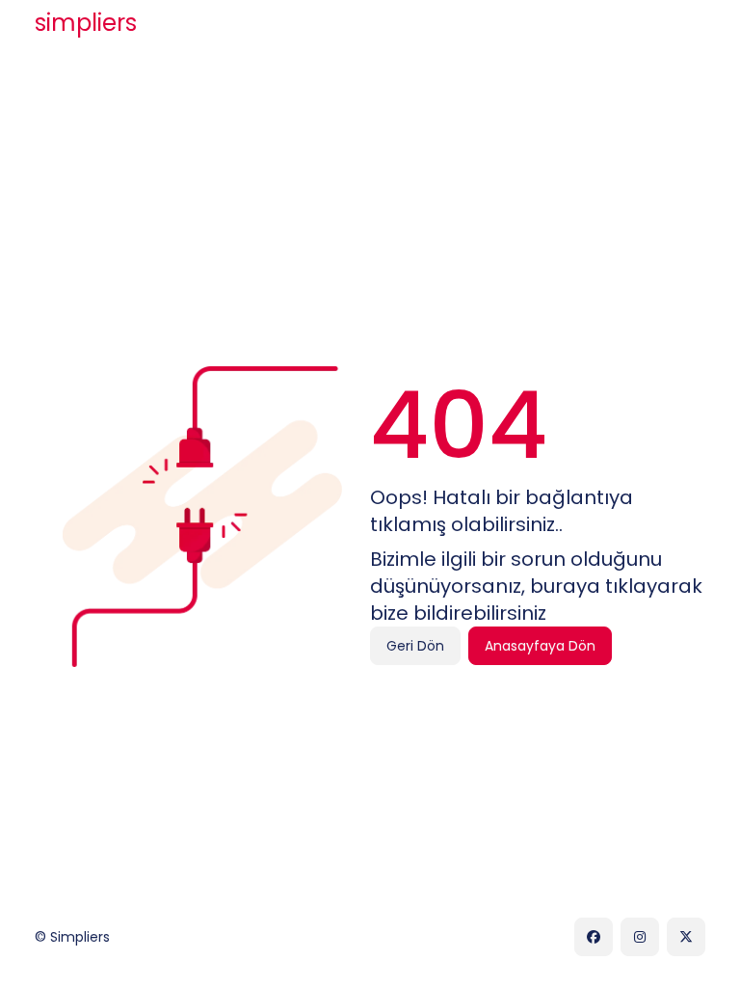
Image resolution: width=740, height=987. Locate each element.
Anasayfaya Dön (540, 645)
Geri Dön (415, 645)
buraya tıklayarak (616, 586)
